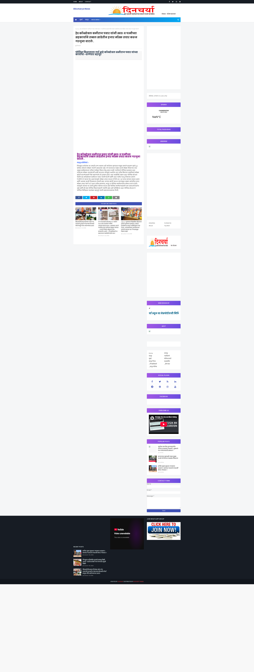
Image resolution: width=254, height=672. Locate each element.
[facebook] (169, 1)
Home (75, 1)
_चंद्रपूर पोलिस (153, 367)
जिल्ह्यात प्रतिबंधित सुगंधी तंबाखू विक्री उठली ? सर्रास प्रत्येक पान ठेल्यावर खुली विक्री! (94, 562)
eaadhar (120, 581)
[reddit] (152, 387)
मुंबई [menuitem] (81, 20)
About (81, 1)
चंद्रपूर (164, 115)
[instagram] (176, 1)
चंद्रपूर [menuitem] (87, 20)
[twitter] (172, 1)
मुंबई (150, 358)
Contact (88, 1)
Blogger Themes (138, 581)
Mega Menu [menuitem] (95, 20)
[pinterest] (180, 1)
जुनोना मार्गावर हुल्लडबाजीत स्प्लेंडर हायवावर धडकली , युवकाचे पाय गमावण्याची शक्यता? (168, 448)
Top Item (167, 226)
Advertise (152, 223)
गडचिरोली (167, 356)
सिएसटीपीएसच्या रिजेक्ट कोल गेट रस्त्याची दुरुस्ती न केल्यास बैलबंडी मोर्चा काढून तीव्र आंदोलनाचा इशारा (84, 224)
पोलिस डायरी (167, 358)
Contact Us (167, 223)
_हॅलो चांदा (167, 364)
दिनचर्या (78, 45)
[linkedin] (175, 381)
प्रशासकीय (167, 361)
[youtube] (175, 387)
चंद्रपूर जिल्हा (152, 361)
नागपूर (166, 353)
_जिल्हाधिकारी (153, 364)
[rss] (167, 381)
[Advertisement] (164, 57)
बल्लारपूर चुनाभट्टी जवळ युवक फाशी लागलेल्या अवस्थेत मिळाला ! (168, 458)
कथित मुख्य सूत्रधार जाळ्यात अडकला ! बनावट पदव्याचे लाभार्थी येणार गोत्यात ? (168, 468)
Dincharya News (81, 8)
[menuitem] (75, 19)
